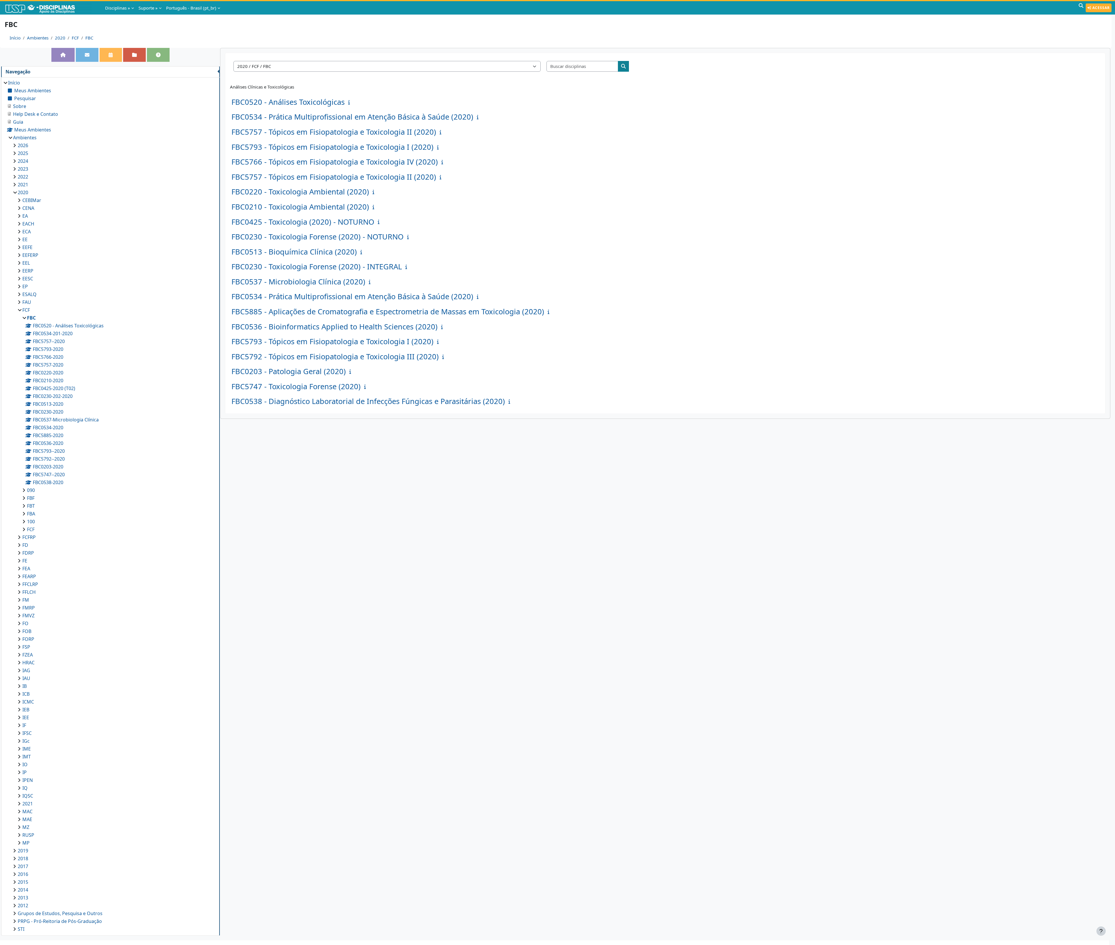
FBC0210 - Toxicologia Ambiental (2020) (300, 207)
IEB (25, 709)
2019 (23, 850)
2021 (23, 184)
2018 (23, 858)
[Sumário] (350, 102)
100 (31, 521)
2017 (23, 866)
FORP (28, 639)
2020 (60, 38)
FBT (31, 506)
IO (25, 764)
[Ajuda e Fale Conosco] (158, 55)
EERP (27, 271)
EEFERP (30, 255)
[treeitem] (110, 506)
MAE (27, 819)
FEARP (29, 576)
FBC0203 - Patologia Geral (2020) (288, 371)
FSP (26, 647)
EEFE (27, 247)
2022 (23, 177)
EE (25, 239)
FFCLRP (30, 584)
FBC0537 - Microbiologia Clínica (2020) (298, 282)
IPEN (27, 780)
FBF (31, 498)
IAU (26, 678)
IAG (26, 670)
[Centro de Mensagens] (87, 55)
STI (21, 929)
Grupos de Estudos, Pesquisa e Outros (60, 913)
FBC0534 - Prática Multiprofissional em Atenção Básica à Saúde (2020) (352, 117)
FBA (31, 514)
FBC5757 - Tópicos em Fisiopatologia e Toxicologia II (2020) (333, 132)
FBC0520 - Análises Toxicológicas (288, 102)
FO (25, 623)
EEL (26, 263)
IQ (25, 788)
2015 (23, 882)
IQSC (27, 796)
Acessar (1100, 7)
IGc (26, 741)
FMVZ (28, 615)
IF (24, 725)
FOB (26, 631)
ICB (26, 694)
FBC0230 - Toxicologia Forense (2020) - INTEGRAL (316, 267)
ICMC (28, 702)
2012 (23, 905)
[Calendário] (111, 55)
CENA (28, 208)
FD (25, 545)
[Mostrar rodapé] (1101, 931)
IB (24, 686)
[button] (1081, 7)
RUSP (28, 835)
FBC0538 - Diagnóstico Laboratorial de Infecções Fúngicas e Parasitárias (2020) (368, 401)
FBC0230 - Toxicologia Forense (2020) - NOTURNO (317, 237)
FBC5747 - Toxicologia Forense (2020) (296, 386)
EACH (28, 224)
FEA (26, 568)
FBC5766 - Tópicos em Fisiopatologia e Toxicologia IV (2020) (334, 162)
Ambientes (37, 38)
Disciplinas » (117, 8)
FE (24, 561)
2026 (23, 145)
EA (25, 216)
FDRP (28, 553)
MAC (27, 811)
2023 (23, 169)
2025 (23, 153)
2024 (23, 161)
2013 (23, 897)
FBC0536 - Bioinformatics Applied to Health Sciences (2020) (334, 327)
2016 (23, 874)
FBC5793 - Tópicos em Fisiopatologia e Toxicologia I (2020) (332, 147)
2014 (23, 890)
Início (15, 38)
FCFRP (29, 537)
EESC (27, 278)
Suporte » (148, 8)
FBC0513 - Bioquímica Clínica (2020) (294, 252)
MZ (25, 827)
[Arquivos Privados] (134, 55)
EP (25, 286)
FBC (89, 38)
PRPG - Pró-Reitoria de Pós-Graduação (60, 921)
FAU (26, 302)
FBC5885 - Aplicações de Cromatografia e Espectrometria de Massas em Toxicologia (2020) (387, 311)
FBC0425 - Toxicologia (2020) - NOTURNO (302, 222)
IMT (26, 756)
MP (26, 843)
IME (26, 749)
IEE (25, 717)
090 (31, 490)
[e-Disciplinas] (49, 7)
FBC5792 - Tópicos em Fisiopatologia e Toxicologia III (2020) (335, 356)
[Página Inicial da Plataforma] (63, 55)
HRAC (28, 662)
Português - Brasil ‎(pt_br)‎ (191, 8)
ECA (26, 231)
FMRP (28, 608)
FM (25, 600)
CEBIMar (31, 200)
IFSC (27, 733)
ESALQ (29, 294)
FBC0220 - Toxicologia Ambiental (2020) (300, 192)
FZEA (27, 655)
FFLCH (29, 592)
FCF (75, 38)
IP (24, 772)
